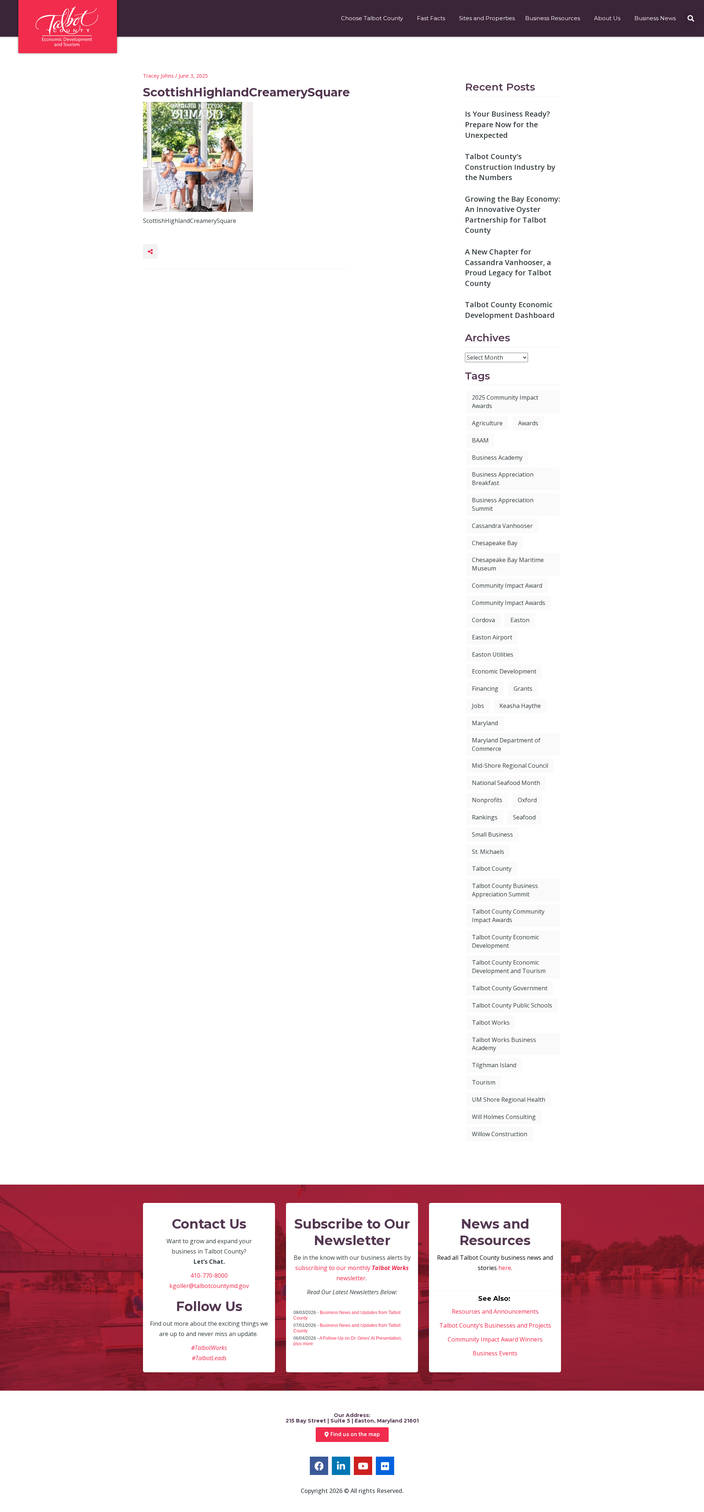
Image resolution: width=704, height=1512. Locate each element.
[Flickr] (385, 1466)
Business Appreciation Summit (503, 504)
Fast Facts (431, 18)
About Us (607, 18)
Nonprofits (487, 800)
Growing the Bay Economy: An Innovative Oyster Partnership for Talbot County (512, 214)
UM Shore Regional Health (508, 1100)
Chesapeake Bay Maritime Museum (508, 564)
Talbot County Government (509, 988)
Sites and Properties (487, 18)
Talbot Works (491, 1023)
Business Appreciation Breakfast (503, 478)
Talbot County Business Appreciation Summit (505, 890)
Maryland (485, 723)
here (504, 1268)
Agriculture (487, 423)
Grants (523, 689)
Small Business (492, 834)
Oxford (527, 800)
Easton (519, 620)
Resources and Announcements (495, 1311)
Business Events (495, 1353)
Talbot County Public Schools (512, 1005)
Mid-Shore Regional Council (510, 765)
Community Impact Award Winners (495, 1339)
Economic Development (504, 671)
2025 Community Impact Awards (505, 401)
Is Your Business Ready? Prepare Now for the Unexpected (507, 124)
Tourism (483, 1082)
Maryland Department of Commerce (506, 744)
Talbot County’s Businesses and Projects (495, 1325)
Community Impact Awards (508, 603)
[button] (691, 18)
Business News (655, 18)
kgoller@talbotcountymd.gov (209, 1286)
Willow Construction (499, 1134)
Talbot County (491, 869)
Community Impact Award (507, 585)
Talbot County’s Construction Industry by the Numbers (510, 166)
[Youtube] (363, 1466)
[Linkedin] (341, 1466)
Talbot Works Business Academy (504, 1044)
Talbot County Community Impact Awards (508, 915)
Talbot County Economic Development (505, 941)
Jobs (478, 706)
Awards (528, 423)
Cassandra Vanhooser (502, 526)
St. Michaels (488, 852)
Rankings (485, 817)
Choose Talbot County (372, 18)
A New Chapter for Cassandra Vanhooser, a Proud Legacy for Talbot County (508, 267)
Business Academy (497, 458)
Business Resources (552, 18)
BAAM (480, 440)
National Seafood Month (506, 783)
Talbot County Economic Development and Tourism (509, 966)
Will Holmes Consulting (504, 1117)
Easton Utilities (492, 654)
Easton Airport (492, 637)
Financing (485, 689)
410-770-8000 (209, 1275)
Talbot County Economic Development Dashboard (510, 310)
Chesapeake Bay (494, 543)
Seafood (524, 817)
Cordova (483, 620)
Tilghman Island (494, 1065)
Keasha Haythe (520, 706)
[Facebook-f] (319, 1466)
